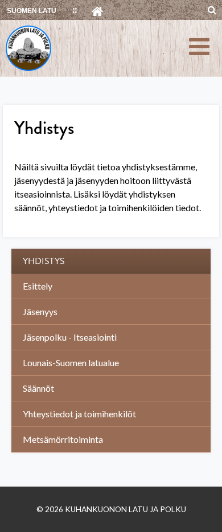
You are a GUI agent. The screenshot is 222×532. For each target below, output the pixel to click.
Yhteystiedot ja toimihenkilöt (79, 413)
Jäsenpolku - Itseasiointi (70, 337)
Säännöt (38, 388)
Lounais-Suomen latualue (71, 362)
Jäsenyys (40, 311)
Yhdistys (44, 261)
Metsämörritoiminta (63, 439)
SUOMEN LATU (31, 11)
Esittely (37, 285)
